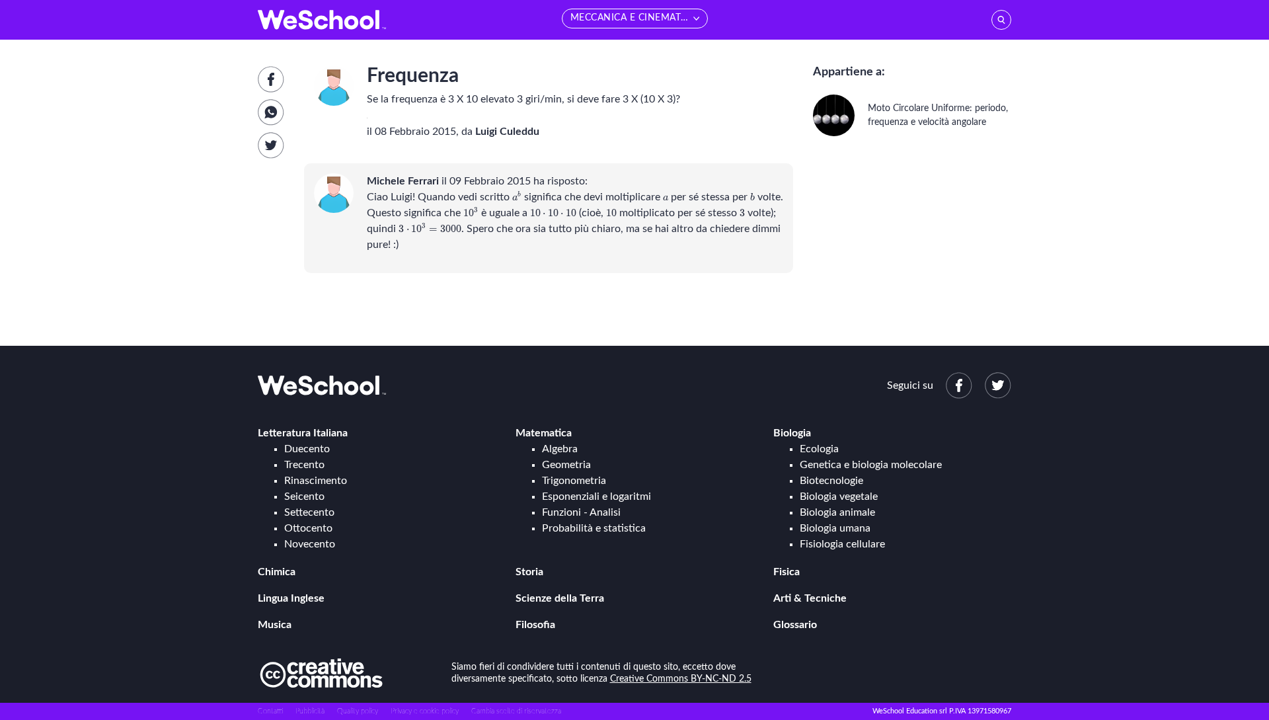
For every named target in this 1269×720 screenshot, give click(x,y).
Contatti (270, 711)
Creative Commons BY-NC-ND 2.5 (680, 679)
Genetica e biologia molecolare (871, 465)
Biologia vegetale (839, 496)
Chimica (276, 572)
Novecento (309, 544)
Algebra (560, 449)
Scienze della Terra (560, 598)
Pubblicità (310, 711)
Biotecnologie (831, 480)
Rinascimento (315, 480)
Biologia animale (837, 512)
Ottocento (308, 528)
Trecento (304, 465)
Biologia (792, 433)
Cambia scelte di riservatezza (516, 711)
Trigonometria (574, 480)
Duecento (307, 449)
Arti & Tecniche (810, 598)
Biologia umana (835, 528)
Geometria (566, 465)
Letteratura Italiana (303, 433)
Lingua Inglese (291, 598)
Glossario (795, 625)
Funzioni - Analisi (581, 512)
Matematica (544, 433)
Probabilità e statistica (594, 528)
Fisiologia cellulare (842, 544)
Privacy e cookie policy (425, 711)
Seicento (304, 496)
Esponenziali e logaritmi (596, 496)
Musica (274, 625)
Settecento (309, 512)
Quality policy (357, 711)
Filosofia (535, 625)
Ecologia (819, 449)
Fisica (786, 572)
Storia (529, 572)
